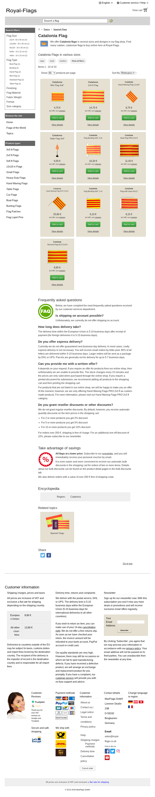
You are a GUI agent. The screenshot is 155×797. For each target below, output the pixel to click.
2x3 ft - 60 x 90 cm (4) (18, 40)
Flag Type (12, 60)
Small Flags (12, 172)
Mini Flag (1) (15, 76)
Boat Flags (12, 200)
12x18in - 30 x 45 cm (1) (19, 44)
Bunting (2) (14, 68)
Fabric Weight (14, 97)
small (52, 61)
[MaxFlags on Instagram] (118, 752)
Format (10, 102)
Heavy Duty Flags (16, 178)
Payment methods (90, 745)
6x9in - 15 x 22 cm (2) (18, 52)
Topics (9, 133)
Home (9, 122)
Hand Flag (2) (15, 72)
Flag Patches (13, 211)
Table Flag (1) (15, 84)
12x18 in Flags (14, 166)
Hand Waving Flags (17, 183)
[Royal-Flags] (40, 10)
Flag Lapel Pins (14, 217)
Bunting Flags (13, 206)
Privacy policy (88, 726)
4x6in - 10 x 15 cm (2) (18, 55)
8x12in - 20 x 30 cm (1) (19, 48)
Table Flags (12, 189)
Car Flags (11, 194)
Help (83, 735)
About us (85, 702)
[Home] (39, 29)
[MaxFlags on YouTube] (107, 759)
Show (44, 73)
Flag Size (12, 36)
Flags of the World (16, 128)
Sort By (116, 73)
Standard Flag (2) (17, 80)
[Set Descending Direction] (136, 72)
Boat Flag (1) (15, 64)
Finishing (11, 88)
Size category (14, 106)
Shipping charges (90, 740)
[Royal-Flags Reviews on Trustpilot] (38, 702)
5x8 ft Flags (12, 161)
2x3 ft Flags (12, 155)
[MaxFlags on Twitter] (112, 752)
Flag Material (14, 92)
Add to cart (57, 118)
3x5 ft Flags (12, 149)
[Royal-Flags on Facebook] (107, 752)
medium (63, 61)
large (42, 61)
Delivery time (88, 751)
